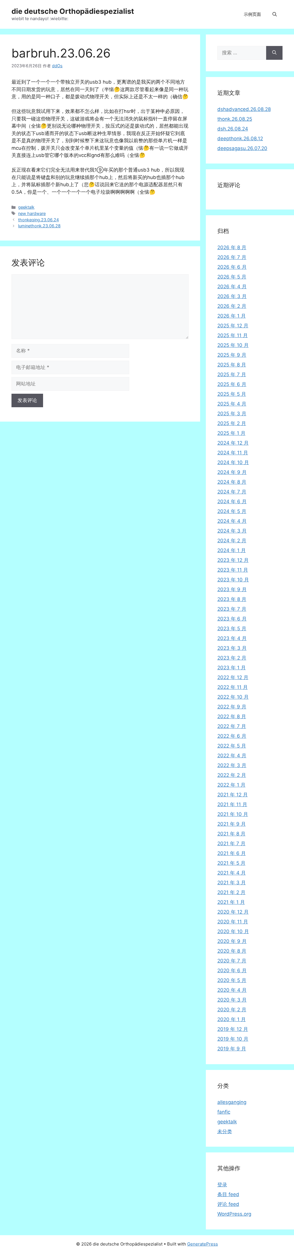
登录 (222, 1184)
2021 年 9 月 (231, 824)
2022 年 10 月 (233, 697)
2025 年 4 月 (231, 404)
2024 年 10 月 (233, 462)
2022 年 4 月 (231, 755)
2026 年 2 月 (231, 306)
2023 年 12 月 (233, 560)
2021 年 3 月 (231, 882)
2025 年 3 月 (231, 413)
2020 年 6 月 (232, 970)
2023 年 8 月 (231, 599)
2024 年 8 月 (231, 482)
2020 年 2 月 (231, 1009)
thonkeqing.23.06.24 (38, 219)
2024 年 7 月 (231, 492)
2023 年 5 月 (231, 628)
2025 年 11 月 (232, 335)
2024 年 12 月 (233, 443)
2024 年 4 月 (232, 521)
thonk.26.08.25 (234, 119)
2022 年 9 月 (231, 707)
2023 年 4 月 (232, 638)
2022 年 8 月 (231, 716)
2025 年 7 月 (231, 374)
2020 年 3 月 (232, 1000)
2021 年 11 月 (232, 804)
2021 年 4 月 (231, 873)
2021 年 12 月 (232, 794)
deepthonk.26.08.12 (240, 138)
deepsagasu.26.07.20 (242, 148)
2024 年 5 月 (231, 511)
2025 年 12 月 (232, 325)
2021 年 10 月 (232, 814)
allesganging (231, 1102)
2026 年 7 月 (231, 257)
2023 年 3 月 (232, 648)
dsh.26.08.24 (232, 129)
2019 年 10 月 (232, 1039)
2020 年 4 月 (232, 990)
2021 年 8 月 (231, 834)
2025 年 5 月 (231, 394)
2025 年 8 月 (231, 365)
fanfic (223, 1112)
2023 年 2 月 (231, 658)
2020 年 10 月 (233, 931)
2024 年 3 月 (232, 531)
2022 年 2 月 (231, 775)
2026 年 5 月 (231, 277)
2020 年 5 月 (231, 980)
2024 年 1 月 (231, 550)
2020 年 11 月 (232, 922)
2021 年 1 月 (231, 902)
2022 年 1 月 (231, 785)
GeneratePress (202, 1244)
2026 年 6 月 (232, 267)
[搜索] (274, 53)
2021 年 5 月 (231, 863)
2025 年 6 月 (231, 384)
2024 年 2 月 (231, 540)
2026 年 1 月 (231, 316)
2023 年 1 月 (231, 667)
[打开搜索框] (275, 14)
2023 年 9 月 (232, 589)
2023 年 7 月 (231, 609)
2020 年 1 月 (231, 1019)
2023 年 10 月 (233, 580)
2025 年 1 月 (231, 433)
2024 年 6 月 (232, 501)
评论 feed (228, 1204)
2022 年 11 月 (232, 687)
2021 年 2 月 (231, 892)
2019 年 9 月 (231, 1049)
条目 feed (228, 1194)
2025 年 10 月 (233, 345)
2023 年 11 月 (232, 570)
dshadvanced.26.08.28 (244, 109)
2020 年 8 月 (231, 951)
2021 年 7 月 (231, 843)
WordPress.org (234, 1214)
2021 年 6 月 (231, 853)
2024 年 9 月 (232, 472)
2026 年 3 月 (232, 296)
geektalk (26, 207)
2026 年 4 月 (232, 286)
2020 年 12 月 (233, 912)
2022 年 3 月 (231, 765)
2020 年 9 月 (232, 941)
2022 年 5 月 (231, 746)
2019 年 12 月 (232, 1029)
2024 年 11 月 (232, 453)
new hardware (32, 213)
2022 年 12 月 (232, 677)
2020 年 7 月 (231, 961)
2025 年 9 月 (231, 355)
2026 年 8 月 (231, 247)
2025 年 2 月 (231, 423)
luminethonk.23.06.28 (39, 225)
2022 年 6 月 (231, 736)
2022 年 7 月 (231, 726)
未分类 (224, 1131)
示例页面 (252, 14)
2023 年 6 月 (232, 619)
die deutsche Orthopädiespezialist (72, 11)
